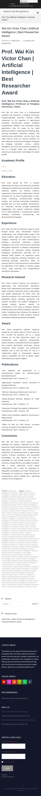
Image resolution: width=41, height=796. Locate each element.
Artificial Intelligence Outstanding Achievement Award (18, 534)
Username (9, 741)
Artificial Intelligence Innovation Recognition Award (19, 528)
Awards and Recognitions (16, 11)
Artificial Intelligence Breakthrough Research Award (18, 496)
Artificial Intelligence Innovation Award (16, 519)
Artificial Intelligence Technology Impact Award (20, 558)
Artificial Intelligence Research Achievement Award (18, 538)
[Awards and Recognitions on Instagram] (9, 682)
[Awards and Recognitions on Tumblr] (30, 682)
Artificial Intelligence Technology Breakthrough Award (16, 554)
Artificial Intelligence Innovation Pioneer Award (19, 526)
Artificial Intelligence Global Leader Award (22, 515)
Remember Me (9, 762)
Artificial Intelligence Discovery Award (17, 502)
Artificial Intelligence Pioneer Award (15, 537)
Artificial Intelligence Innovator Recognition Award (20, 530)
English (24, 1)
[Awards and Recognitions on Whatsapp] (24, 682)
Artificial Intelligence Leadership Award (20, 532)
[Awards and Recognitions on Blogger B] (14, 682)
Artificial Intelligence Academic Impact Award (16, 492)
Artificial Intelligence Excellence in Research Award (20, 506)
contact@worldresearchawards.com (15, 724)
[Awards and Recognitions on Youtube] (4, 682)
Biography (13, 491)
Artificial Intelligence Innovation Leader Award (19, 524)
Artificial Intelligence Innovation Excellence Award (19, 520)
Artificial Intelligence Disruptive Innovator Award (20, 504)
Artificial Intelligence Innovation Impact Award (20, 522)
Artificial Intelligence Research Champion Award (20, 540)
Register (5, 775)
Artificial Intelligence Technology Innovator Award (19, 560)
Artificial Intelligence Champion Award (16, 499)
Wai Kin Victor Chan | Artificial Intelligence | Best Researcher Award (20, 32)
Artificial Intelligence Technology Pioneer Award (20, 562)
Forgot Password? (8, 777)
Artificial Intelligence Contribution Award (19, 500)
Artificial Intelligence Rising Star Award (20, 546)
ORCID (4, 167)
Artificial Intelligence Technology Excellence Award (17, 556)
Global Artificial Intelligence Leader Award (22, 581)
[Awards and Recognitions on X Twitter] (19, 682)
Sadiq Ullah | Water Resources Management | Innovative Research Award (19, 620)
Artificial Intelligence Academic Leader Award (18, 494)
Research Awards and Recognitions (15, 698)
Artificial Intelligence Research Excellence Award (19, 542)
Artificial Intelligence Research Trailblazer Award (19, 544)
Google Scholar (7, 171)
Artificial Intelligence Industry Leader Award (18, 517)
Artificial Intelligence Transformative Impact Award (16, 566)
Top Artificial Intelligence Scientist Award (22, 587)
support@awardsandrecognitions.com (16, 716)
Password (9, 752)
